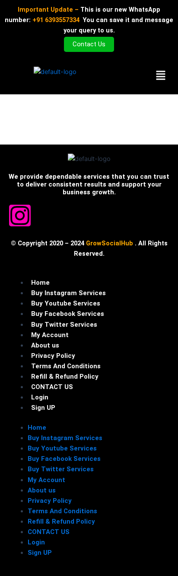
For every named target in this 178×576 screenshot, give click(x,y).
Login (39, 397)
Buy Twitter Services (64, 324)
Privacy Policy (53, 356)
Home (40, 282)
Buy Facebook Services (67, 314)
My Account (50, 335)
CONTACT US (52, 387)
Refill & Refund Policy (65, 376)
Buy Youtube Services (65, 303)
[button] (160, 76)
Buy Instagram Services (68, 293)
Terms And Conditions (66, 366)
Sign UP (43, 408)
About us (45, 345)
